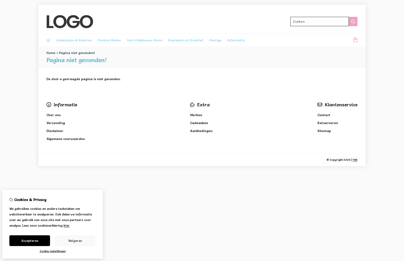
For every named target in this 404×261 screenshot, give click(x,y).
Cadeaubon (199, 123)
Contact (323, 115)
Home (51, 53)
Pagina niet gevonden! (77, 53)
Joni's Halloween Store (144, 40)
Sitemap (324, 131)
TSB (354, 159)
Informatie (236, 40)
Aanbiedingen (201, 131)
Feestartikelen (109, 40)
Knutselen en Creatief (185, 40)
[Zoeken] (353, 21)
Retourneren (327, 123)
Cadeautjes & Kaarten (74, 40)
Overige (215, 40)
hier (67, 225)
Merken (196, 115)
